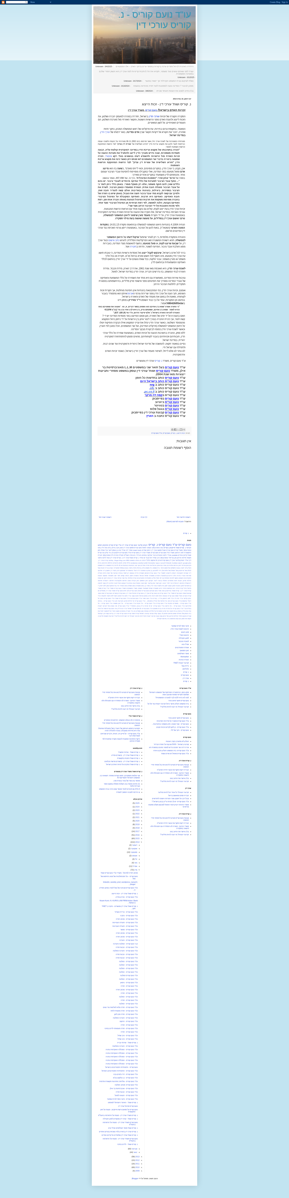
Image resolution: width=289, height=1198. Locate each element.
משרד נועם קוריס (120, 588)
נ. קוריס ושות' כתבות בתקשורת (128, 758)
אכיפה (130, 293)
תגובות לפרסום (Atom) (175, 521)
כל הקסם (125, 583)
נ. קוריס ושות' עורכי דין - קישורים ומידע (125, 755)
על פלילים (152, 611)
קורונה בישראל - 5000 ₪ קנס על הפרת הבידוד (171, 744)
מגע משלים (131, 586)
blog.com (122, 560)
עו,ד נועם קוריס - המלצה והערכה (125, 944)
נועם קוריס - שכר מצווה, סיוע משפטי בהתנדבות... (170, 724)
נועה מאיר (161, 591)
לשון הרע (164, 586)
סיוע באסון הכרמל (145, 596)
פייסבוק (172, 548)
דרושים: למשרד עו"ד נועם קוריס (160, 573)
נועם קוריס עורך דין (150, 593)
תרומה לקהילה (161, 618)
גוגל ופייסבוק (183, 570)
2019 (137, 824)
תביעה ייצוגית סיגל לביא (147, 616)
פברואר (134, 1149)
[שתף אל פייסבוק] (175, 429)
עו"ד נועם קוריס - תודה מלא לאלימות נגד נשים (120, 1007)
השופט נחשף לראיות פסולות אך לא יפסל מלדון (167, 578)
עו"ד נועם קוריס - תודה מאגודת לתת (124, 1011)
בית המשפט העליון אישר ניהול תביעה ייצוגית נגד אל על (168, 704)
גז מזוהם (144, 570)
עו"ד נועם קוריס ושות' (122, 598)
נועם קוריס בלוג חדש (130, 591)
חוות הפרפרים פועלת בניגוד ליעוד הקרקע (163, 580)
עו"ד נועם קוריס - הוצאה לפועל (126, 1095)
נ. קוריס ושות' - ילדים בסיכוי (127, 1144)
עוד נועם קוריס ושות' (110, 608)
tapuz (158, 563)
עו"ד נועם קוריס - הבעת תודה (127, 947)
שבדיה (189, 616)
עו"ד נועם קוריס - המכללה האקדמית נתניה (122, 1049)
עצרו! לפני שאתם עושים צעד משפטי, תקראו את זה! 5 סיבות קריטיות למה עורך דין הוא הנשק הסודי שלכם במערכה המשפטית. (146, 72)
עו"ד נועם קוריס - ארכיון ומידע (127, 897)
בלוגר (130, 568)
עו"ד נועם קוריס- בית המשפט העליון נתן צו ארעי (171, 750)
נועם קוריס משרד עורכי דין (149, 553)
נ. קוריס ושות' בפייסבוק (173, 591)
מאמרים (138, 586)
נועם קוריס (151, 110)
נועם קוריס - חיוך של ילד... (179, 730)
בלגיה (135, 568)
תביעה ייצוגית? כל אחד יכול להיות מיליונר (173, 792)
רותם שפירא (146, 550)
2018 (137, 828)
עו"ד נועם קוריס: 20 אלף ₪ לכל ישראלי (140, 608)
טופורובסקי (164, 558)
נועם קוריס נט (162, 593)
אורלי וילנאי (167, 555)
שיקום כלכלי (150, 560)
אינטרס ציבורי (157, 555)
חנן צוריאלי (172, 558)
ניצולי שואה (178, 596)
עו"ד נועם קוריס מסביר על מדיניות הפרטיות (173, 721)
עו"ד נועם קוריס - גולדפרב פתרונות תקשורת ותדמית (118, 1081)
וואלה (103, 550)
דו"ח (139, 570)
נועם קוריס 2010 (143, 591)
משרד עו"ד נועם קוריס (167, 553)
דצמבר (134, 845)
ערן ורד (111, 553)
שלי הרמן (166, 616)
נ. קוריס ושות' (181, 548)
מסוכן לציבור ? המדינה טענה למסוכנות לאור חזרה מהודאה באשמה (163, 86)
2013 (137, 1157)
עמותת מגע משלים (142, 611)
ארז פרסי (149, 565)
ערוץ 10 (158, 560)
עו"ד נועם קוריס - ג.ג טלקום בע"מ (125, 1078)
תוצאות (106, 616)
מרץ (135, 870)
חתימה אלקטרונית (121, 580)
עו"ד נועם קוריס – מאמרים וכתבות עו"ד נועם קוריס (173, 603)
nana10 (163, 563)
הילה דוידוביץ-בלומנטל (168, 575)
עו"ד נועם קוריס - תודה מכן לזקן (126, 1014)
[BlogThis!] (180, 429)
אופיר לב (129, 550)
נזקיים (185, 596)
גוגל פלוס (168, 570)
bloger (116, 560)
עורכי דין (126, 548)
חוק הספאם (144, 580)
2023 (137, 810)
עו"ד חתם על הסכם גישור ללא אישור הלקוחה (116, 596)
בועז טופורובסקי (157, 548)
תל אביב (100, 616)
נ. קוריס (158, 361)
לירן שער (106, 583)
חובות (180, 580)
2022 (137, 814)
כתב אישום (114, 240)
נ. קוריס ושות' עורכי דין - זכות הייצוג (125, 894)
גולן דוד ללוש (159, 570)
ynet (121, 548)
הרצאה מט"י (184, 635)
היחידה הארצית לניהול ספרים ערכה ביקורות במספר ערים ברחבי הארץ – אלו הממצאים (155, 66)
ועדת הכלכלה (132, 578)
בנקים (126, 568)
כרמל (119, 583)
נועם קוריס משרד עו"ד (174, 593)
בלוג (109, 548)
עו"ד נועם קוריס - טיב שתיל (128, 1035)
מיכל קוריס (183, 588)
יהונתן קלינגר (143, 545)
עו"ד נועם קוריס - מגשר (129, 930)
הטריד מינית (181, 575)
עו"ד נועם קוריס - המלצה (128, 961)
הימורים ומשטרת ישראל (152, 575)
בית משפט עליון (147, 568)
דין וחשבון (109, 570)
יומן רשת (159, 583)
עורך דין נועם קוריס (168, 560)
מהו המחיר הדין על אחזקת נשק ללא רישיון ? (112, 586)
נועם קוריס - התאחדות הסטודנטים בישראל (121, 1067)
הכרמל (142, 575)
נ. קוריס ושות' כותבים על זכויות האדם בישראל (123, 764)
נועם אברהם (154, 591)
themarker (151, 563)
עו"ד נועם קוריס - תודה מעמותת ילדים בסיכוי (121, 1028)
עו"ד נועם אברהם (136, 598)
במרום (144, 555)
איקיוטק (105, 545)
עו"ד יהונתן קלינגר (181, 560)
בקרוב (111, 568)
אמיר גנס (163, 565)
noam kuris (137, 550)
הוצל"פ (126, 555)
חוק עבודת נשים (133, 580)
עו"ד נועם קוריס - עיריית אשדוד (126, 912)
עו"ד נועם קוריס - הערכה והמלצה (125, 951)
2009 (137, 1171)
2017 (137, 831)
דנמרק (174, 573)
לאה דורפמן (179, 553)
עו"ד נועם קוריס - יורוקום (129, 1021)
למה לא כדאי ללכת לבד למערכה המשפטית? (172, 698)
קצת (107, 613)
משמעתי (145, 588)
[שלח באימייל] (183, 429)
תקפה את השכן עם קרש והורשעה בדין (179, 618)
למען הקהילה (184, 638)
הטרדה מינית (119, 555)
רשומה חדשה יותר (183, 517)
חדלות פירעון (181, 558)
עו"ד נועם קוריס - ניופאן (129, 983)
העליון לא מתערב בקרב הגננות (177, 741)
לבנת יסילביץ (113, 583)
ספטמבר (133, 852)
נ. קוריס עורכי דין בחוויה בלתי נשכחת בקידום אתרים (118, 1132)
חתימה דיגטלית (108, 580)
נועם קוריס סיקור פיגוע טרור (178, 701)
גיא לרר (139, 555)
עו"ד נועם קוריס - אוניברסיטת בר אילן (124, 1088)
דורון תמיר (116, 570)
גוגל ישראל (174, 570)
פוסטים (122, 611)
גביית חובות (105, 568)
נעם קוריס (171, 596)
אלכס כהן (170, 565)
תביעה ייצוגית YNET (181, 663)
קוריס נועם (127, 613)
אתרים (143, 565)
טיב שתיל (156, 558)
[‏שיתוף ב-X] (178, 429)
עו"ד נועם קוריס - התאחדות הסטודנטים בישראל (120, 1071)
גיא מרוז (133, 555)
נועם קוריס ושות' (168, 550)
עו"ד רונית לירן (122, 608)
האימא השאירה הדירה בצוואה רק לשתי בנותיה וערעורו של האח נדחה (126, 573)
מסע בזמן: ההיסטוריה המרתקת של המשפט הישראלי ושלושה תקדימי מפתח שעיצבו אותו (169, 693)
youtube (175, 555)
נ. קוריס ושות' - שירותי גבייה (127, 1043)
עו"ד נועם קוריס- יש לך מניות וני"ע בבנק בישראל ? (147, 606)
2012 (137, 1160)
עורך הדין (105, 132)
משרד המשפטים (131, 588)
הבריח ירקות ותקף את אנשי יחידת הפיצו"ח (173, 770)
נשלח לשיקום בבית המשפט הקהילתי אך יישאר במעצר (169, 81)
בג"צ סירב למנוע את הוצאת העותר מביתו (174, 91)
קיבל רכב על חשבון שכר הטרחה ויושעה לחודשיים (170, 798)
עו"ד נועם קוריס (156, 433)
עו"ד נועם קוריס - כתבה (129, 916)
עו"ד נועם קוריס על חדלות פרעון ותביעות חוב (130, 601)
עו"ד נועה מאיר (148, 598)
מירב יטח (175, 588)
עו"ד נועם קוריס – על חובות (146, 603)
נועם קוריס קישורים (119, 593)
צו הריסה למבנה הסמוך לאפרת (128, 792)
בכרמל (139, 568)
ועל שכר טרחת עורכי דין (119, 578)
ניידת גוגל (185, 666)
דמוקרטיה (180, 573)
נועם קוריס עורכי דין (129, 545)
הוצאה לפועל (146, 548)
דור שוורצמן (124, 570)
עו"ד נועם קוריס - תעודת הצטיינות (125, 922)
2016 (137, 835)
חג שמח (100, 578)
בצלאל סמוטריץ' (119, 568)
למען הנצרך (171, 586)
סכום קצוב (135, 596)
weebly (140, 563)
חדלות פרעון (187, 580)
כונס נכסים (132, 583)
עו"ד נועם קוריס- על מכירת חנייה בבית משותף (168, 608)
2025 (137, 803)
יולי (136, 859)
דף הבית (144, 517)
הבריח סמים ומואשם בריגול (178, 795)
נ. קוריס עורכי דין (116, 558)
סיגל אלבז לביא (157, 596)
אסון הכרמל (156, 565)
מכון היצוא (185, 632)
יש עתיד (142, 558)
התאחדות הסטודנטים (144, 578)
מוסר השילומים (183, 653)
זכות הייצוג (181, 433)
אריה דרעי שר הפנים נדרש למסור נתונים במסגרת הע (169, 747)
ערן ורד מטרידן (131, 611)
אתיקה (149, 555)
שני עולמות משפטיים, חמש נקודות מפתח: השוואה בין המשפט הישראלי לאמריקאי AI (120, 777)
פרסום (170, 613)
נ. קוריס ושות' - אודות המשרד (129, 752)
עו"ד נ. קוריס (157, 598)
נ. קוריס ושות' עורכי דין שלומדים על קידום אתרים (120, 1135)
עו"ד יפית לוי (178, 598)
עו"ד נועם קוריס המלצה (129, 975)
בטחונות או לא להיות (121, 565)
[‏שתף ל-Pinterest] (172, 429)
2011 (137, 1164)
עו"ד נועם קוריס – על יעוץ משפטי (124, 603)
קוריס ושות (135, 613)
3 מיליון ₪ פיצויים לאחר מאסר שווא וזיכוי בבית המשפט (119, 789)
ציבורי (108, 156)
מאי (135, 863)
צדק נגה (105, 553)
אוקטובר (134, 849)
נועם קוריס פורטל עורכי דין (135, 593)
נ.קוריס (166, 548)
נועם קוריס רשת (107, 593)
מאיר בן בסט (145, 586)
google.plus (187, 563)
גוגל (105, 548)
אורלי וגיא (122, 550)
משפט (140, 588)
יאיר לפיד (170, 583)
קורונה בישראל (144, 613)
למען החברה (180, 586)
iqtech (180, 563)
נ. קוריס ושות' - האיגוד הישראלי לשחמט (123, 1102)
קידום (111, 613)
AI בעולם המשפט (135, 560)
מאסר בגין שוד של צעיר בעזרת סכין (127, 781)
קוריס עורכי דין (119, 613)
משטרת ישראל (153, 588)
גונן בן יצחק (151, 570)
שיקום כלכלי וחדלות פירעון (177, 616)
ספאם (159, 550)
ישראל (138, 583)
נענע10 (164, 596)
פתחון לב (165, 613)
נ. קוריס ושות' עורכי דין (131, 558)
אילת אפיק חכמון (124, 563)
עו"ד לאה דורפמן (168, 598)
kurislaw (175, 563)
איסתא (110, 563)
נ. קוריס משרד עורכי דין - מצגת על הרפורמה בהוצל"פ (118, 1115)
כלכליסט (185, 669)
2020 (137, 821)
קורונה (152, 613)
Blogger (135, 1178)
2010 (137, 1167)
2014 (137, 842)
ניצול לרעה (106, 558)
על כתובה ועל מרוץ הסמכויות (166, 611)
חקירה (133, 246)
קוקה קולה (157, 613)
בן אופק (115, 550)
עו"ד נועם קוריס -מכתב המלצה (126, 1085)
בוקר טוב (138, 565)
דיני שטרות (187, 573)
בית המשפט (110, 565)
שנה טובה (159, 616)
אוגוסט (134, 856)
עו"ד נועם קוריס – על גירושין (175, 606)
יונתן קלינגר (152, 583)
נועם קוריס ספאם (136, 548)
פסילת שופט (177, 613)
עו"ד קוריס (117, 545)
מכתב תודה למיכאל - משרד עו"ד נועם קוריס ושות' (119, 873)
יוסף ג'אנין (144, 583)
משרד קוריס (178, 550)
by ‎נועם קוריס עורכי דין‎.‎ (106, 560)
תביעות (111, 616)
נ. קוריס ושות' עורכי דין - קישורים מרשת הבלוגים (122, 761)
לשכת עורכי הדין (155, 586)
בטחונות (131, 565)
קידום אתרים (182, 555)
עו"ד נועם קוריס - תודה (129, 986)
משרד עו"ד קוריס (108, 588)
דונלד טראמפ (132, 570)
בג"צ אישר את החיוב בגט (179, 778)
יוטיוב (164, 583)
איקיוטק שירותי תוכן (184, 565)
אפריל (134, 866)
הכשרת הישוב (134, 575)
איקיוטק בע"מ (102, 563)
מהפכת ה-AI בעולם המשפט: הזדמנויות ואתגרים (122, 720)
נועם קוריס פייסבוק (121, 553)
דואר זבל (108, 550)
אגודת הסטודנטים (182, 647)
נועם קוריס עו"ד (133, 553)
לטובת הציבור (184, 641)
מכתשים (169, 588)
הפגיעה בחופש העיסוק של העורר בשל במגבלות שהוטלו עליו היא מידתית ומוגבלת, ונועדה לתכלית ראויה (119, 729)
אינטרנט (115, 563)
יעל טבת (149, 558)
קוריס (111, 545)
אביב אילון (115, 548)
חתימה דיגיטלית (178, 583)
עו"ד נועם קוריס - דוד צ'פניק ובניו (125, 1074)
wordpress (134, 563)
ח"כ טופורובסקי (108, 555)
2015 (144, 560)
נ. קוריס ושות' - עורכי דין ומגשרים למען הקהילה (120, 1119)
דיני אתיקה (101, 570)
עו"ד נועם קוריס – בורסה (106, 601)
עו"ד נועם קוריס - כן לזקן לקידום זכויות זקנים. (172, 727)
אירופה (175, 565)
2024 (137, 807)
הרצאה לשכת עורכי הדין (180, 629)
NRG (127, 560)
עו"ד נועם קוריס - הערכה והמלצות (125, 1046)
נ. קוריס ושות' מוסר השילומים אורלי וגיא (123, 1128)
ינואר (135, 1152)
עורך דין (154, 550)
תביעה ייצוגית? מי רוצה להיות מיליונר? (126, 616)
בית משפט (156, 568)
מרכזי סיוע (162, 588)
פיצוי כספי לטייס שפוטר (180, 626)
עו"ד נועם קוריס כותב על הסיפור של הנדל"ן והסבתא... (164, 601)
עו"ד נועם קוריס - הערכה (128, 940)
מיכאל (189, 588)
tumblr (145, 563)
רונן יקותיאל (102, 613)
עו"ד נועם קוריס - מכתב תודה (127, 919)
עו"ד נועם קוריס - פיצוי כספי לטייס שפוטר (122, 1099)
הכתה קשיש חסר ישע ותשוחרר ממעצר (116, 575)
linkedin (169, 563)
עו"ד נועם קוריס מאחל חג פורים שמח (175, 754)
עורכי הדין (154, 116)
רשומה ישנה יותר (105, 517)
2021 (137, 817)
